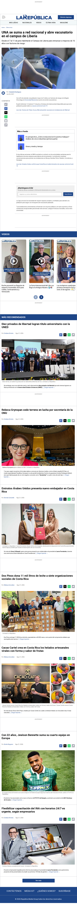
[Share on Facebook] (5, 108)
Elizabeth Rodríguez (15, 92)
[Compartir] (5, 124)
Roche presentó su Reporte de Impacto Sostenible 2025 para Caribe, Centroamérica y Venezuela (13, 288)
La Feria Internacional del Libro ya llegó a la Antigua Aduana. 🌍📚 (41, 286)
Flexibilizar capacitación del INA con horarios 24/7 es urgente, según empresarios (33, 810)
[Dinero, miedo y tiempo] (21, 146)
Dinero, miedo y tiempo (34, 146)
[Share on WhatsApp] (5, 116)
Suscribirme (68, 194)
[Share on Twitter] (5, 112)
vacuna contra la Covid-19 (39, 106)
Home (3, 27)
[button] (66, 17)
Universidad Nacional (31, 100)
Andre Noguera (8, 744)
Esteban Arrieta (8, 333)
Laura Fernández (61, 551)
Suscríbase (65, 891)
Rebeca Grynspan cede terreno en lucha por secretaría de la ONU (37, 411)
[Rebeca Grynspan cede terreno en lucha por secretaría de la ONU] (38, 445)
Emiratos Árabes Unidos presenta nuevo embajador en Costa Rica (38, 490)
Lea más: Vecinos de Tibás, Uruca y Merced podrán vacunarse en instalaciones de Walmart (43, 110)
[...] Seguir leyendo (48, 387)
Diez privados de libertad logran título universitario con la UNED (36, 325)
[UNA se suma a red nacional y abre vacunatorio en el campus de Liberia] (38, 68)
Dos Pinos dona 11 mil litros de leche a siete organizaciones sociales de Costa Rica (37, 577)
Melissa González (9, 585)
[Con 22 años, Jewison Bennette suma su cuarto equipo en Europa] (38, 770)
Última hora (9, 27)
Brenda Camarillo (9, 497)
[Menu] (3, 17)
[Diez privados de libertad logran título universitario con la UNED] (38, 359)
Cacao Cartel (34, 710)
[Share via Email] (5, 120)
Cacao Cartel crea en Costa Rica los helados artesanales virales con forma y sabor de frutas (35, 649)
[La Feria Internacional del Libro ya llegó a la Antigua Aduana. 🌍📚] (41, 261)
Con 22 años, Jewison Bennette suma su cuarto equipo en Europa (36, 736)
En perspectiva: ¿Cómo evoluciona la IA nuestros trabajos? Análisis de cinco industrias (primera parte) (47, 138)
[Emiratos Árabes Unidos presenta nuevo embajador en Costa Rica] (38, 524)
